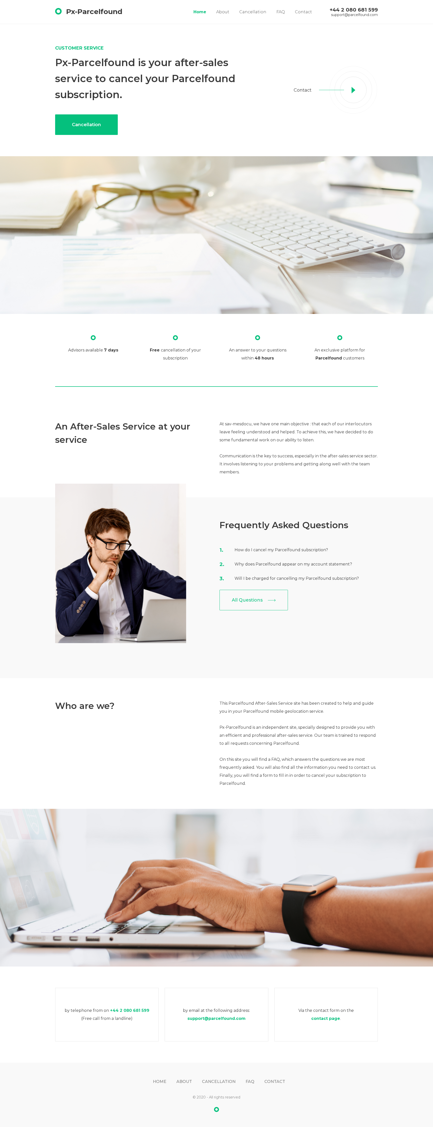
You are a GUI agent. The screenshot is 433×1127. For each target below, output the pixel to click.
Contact (303, 12)
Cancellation (252, 12)
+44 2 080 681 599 (354, 10)
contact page (325, 1018)
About (222, 12)
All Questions (248, 600)
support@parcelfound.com (354, 15)
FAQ (280, 12)
